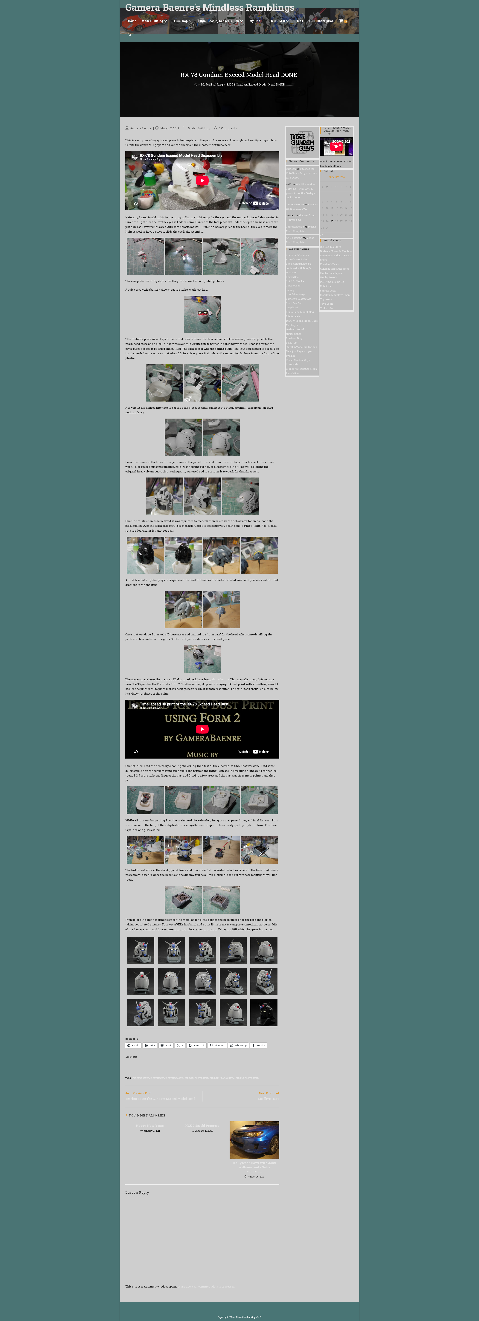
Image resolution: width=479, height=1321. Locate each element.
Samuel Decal (328, 290)
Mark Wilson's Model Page (302, 320)
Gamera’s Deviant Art (298, 298)
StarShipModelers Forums (301, 347)
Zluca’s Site (292, 373)
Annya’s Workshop (297, 259)
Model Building (199, 128)
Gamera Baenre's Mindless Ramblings (210, 7)
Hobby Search (328, 277)
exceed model (176, 1078)
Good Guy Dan (294, 303)
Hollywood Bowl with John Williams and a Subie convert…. (254, 1167)
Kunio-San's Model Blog (300, 312)
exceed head (160, 1078)
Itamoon (291, 168)
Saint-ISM (292, 342)
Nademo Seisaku (296, 329)
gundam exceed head (197, 1078)
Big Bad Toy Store (330, 246)
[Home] (195, 84)
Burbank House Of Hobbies (336, 251)
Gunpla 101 (292, 307)
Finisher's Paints (330, 264)
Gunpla (230, 1078)
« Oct (323, 235)
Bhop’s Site (292, 277)
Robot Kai (326, 286)
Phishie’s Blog (294, 338)
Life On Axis (293, 316)
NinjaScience (293, 333)
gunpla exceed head (247, 1078)
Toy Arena (326, 299)
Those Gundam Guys (298, 360)
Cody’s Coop (293, 285)
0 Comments (228, 128)
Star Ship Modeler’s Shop (335, 295)
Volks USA (326, 308)
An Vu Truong (294, 238)
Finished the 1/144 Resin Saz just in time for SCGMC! (301, 173)
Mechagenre (293, 325)
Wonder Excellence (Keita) (302, 368)
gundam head (217, 1078)
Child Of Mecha (295, 281)
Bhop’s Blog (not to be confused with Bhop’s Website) (298, 268)
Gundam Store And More (334, 268)
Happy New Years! (150, 1126)
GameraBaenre (141, 128)
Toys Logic (326, 303)
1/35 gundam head (142, 1078)
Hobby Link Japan (331, 273)
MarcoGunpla (220, 679)
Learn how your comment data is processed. (206, 1286)
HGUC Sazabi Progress (202, 1126)
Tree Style (292, 364)
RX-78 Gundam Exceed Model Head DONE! (256, 84)
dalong (290, 290)
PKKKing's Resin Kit (332, 281)
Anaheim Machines (297, 255)
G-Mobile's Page (295, 294)
